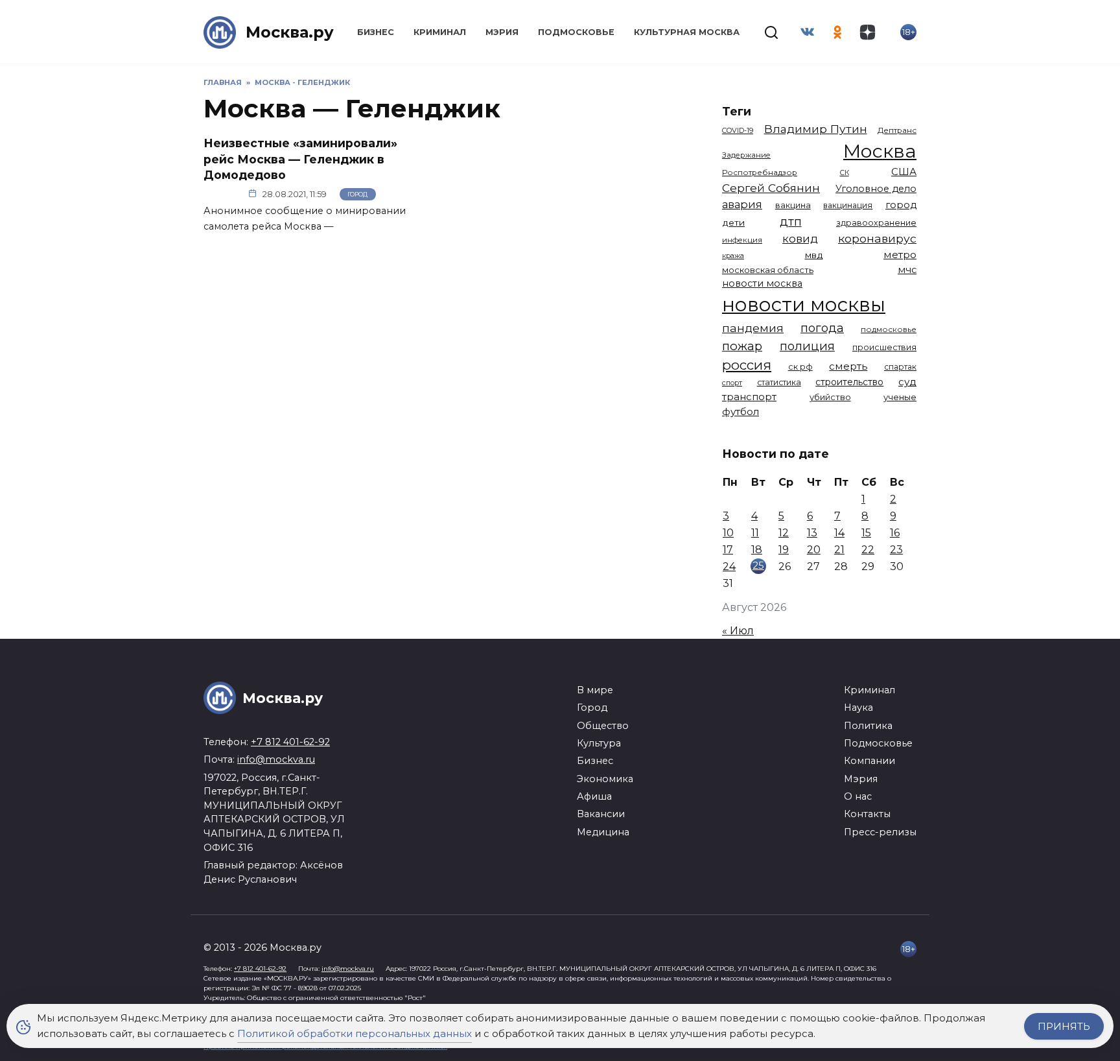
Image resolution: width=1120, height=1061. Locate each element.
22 (867, 549)
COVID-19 (737, 130)
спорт (732, 382)
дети (733, 222)
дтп (791, 221)
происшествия (884, 347)
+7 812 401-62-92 (290, 742)
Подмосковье (576, 32)
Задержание (746, 155)
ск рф (800, 367)
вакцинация (847, 205)
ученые (899, 397)
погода (822, 327)
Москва (879, 150)
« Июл (738, 631)
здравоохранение (876, 223)
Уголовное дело (875, 189)
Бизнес (375, 32)
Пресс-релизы (880, 832)
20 (814, 549)
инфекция (742, 239)
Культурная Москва (687, 32)
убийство (830, 397)
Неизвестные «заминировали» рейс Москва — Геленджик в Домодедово (300, 159)
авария (742, 204)
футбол (740, 411)
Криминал (440, 32)
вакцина (793, 205)
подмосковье (888, 329)
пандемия (753, 328)
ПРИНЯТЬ (1064, 1026)
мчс (907, 270)
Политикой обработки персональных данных (354, 1033)
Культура (599, 743)
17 (728, 549)
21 (839, 549)
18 (756, 549)
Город (357, 194)
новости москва (762, 283)
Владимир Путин (815, 129)
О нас (858, 796)
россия (746, 365)
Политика (868, 726)
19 (783, 549)
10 (728, 533)
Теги (736, 111)
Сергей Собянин (771, 188)
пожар (742, 346)
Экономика (605, 779)
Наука (858, 707)
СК (844, 173)
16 (895, 533)
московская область (767, 270)
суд (907, 382)
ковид (800, 238)
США (903, 171)
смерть (848, 366)
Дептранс (897, 130)
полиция (807, 346)
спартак (900, 367)
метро (899, 254)
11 (755, 533)
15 (866, 533)
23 (896, 549)
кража (733, 255)
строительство (849, 382)
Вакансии (601, 814)
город (900, 205)
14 (839, 533)
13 (812, 533)
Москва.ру (290, 32)
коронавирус (877, 238)
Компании (869, 761)
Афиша (594, 796)
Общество (603, 726)
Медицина (603, 832)
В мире (595, 690)
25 (758, 565)
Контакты (867, 814)
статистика (779, 382)
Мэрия (502, 32)
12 (783, 533)
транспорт (749, 396)
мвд (814, 255)
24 (729, 566)
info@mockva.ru (276, 759)
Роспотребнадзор (759, 172)
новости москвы (803, 304)
